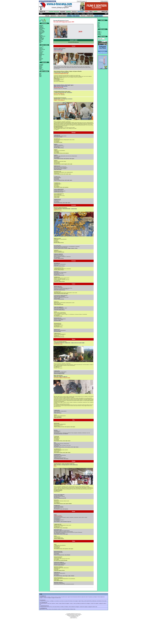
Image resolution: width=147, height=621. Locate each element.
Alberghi (40, 26)
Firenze (99, 23)
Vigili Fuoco (41, 69)
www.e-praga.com (42, 600)
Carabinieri (41, 64)
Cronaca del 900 (42, 49)
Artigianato (41, 27)
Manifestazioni (41, 54)
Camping (40, 29)
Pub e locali (41, 39)
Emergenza (41, 65)
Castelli (40, 47)
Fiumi (40, 73)
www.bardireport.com (43, 608)
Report (40, 59)
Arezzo (99, 22)
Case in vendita (41, 31)
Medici (40, 66)
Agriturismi (41, 25)
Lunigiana (99, 33)
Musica (40, 57)
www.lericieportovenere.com (44, 605)
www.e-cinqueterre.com (43, 602)
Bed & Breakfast (42, 28)
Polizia (40, 68)
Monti (40, 74)
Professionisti (41, 38)
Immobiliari (41, 32)
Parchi (40, 75)
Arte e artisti (41, 46)
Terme (40, 76)
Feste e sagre (41, 51)
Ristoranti (41, 41)
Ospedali (40, 67)
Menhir (40, 55)
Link (40, 34)
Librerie (40, 53)
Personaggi (41, 58)
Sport (40, 42)
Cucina (40, 50)
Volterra (99, 27)
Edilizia (40, 33)
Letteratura (41, 52)
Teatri (40, 60)
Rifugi (40, 40)
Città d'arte (41, 48)
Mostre (40, 56)
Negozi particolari (42, 36)
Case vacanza (41, 30)
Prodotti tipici (41, 37)
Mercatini (40, 35)
